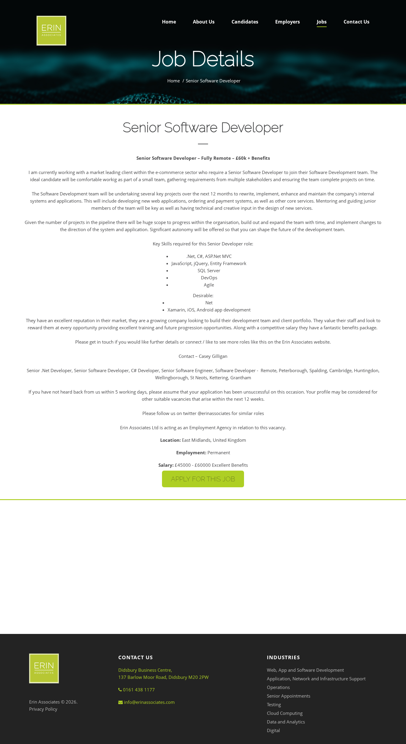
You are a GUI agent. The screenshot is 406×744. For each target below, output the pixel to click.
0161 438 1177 (138, 690)
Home (173, 81)
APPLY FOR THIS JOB (203, 479)
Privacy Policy (43, 709)
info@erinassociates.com (149, 702)
